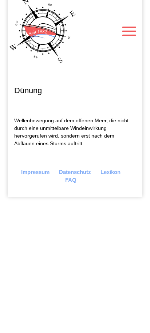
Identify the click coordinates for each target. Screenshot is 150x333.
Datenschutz (75, 172)
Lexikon (110, 172)
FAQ (70, 180)
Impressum (35, 172)
